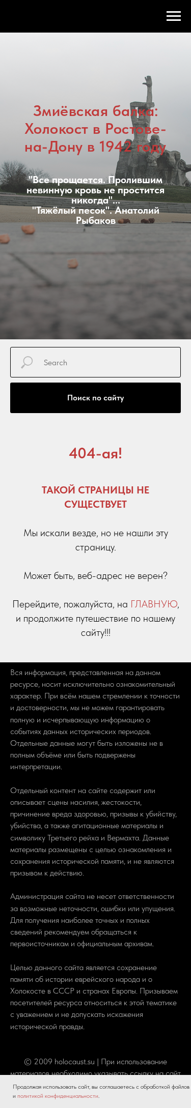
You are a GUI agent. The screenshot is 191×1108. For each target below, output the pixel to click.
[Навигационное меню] (174, 16)
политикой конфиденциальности (57, 1095)
